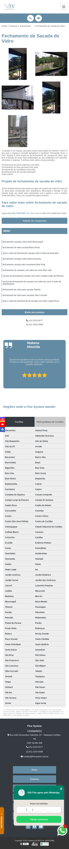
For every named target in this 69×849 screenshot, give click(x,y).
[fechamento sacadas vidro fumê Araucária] (51, 97)
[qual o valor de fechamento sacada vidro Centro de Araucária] (18, 97)
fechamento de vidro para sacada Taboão (22, 289)
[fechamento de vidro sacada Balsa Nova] (51, 64)
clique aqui (35, 213)
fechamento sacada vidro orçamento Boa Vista (24, 264)
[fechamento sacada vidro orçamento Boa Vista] (18, 131)
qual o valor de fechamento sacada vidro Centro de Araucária (31, 253)
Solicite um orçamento (34, 220)
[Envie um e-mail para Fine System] (38, 18)
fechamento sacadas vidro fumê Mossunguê (23, 242)
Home (34, 770)
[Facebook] (34, 826)
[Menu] (63, 7)
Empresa (34, 779)
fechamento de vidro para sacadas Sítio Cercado (25, 295)
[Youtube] (40, 826)
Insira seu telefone (39, 804)
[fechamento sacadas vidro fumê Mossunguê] (18, 64)
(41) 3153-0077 (19, 213)
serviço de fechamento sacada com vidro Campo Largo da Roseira (33, 276)
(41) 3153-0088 (35, 324)
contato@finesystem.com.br (35, 756)
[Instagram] (28, 826)
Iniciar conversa (39, 819)
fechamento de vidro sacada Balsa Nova (21, 247)
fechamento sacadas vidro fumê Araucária (22, 259)
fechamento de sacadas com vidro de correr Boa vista (27, 270)
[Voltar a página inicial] (9, 6)
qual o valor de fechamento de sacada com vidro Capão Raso (31, 301)
